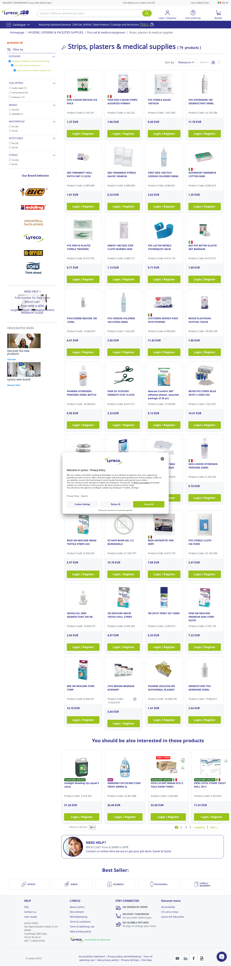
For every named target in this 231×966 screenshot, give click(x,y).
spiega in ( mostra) (78, 827)
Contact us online (97, 851)
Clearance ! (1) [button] (18, 97)
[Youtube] (178, 958)
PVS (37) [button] (15, 109)
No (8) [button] (14, 164)
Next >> (214, 827)
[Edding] (33, 207)
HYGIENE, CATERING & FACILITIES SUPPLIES (55, 32)
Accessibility (168, 907)
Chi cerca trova (169, 911)
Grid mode (213, 62)
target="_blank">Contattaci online (32, 310)
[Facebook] (194, 958)
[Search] (147, 13)
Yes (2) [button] (15, 130)
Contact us (30, 911)
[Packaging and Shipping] (33, 222)
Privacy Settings (130, 960)
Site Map (147, 960)
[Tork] (33, 268)
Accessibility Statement (92, 956)
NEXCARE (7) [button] (17, 114)
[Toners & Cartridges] (148, 25)
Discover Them (13, 385)
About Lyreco (77, 907)
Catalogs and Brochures (125, 24)
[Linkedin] (186, 958)
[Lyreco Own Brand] (33, 238)
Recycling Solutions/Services (55, 24)
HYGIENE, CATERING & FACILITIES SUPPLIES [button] (30, 61)
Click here (11, 359)
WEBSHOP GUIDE (32, 313)
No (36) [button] (15, 126)
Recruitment (77, 911)
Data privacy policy (80, 931)
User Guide (30, 916)
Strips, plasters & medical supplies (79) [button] (33, 70)
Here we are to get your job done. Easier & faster (140, 851)
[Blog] (201, 958)
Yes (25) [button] (15, 160)
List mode (219, 62)
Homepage (17, 32)
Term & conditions (80, 921)
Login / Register (83, 134)
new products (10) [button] (20, 92)
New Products (101, 24)
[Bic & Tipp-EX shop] (33, 192)
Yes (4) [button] (15, 147)
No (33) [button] (15, 143)
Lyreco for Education (172, 916)
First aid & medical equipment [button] (27, 65)
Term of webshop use (82, 926)
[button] (167, 15)
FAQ (26, 907)
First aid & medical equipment (106, 32)
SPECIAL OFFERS (82, 24)
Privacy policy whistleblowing (124, 956)
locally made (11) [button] (19, 88)
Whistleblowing (78, 916)
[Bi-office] (33, 253)
